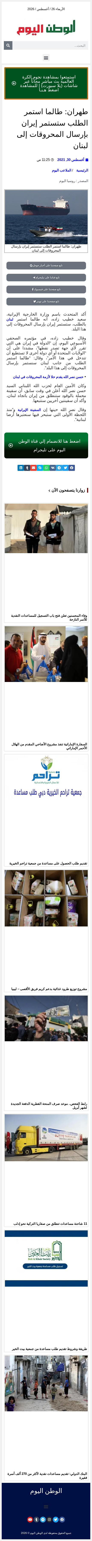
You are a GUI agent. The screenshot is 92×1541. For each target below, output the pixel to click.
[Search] (8, 45)
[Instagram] (49, 1519)
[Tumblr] (36, 1519)
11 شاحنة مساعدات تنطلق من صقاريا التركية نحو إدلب (50, 1223)
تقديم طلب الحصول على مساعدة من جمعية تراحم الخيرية (48, 863)
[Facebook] (62, 1519)
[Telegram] (43, 1519)
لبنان (9, 319)
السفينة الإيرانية (30, 410)
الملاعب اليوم (61, 170)
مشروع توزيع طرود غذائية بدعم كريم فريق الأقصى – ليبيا (49, 989)
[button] (46, 57)
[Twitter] (56, 1519)
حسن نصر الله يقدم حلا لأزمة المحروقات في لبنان (48, 377)
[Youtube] (30, 1519)
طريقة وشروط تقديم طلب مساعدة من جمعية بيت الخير (49, 1349)
